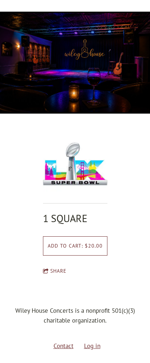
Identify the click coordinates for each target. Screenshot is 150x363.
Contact (64, 346)
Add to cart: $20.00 (75, 245)
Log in (92, 346)
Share (58, 271)
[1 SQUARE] (75, 164)
